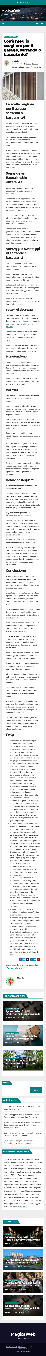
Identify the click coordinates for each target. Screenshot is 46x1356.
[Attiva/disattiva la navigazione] (42, 23)
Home (17, 1351)
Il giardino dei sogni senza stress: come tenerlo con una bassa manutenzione (21, 1063)
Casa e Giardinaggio (10, 36)
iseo (36, 452)
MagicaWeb (11, 10)
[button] (37, 23)
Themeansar (23, 1349)
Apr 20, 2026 (12, 1312)
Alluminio (35, 64)
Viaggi (8, 1234)
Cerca (6, 1083)
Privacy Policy (25, 1351)
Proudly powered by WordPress (16, 1347)
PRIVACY (23, 1207)
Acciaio (28, 64)
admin (16, 61)
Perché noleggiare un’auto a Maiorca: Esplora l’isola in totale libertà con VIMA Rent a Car (22, 1263)
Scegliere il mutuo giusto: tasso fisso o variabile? (21, 1037)
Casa (22, 67)
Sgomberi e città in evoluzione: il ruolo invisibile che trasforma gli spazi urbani (22, 1015)
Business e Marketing (12, 1280)
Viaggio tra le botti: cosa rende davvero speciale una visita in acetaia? (22, 1239)
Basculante (15, 67)
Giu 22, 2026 (11, 1266)
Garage (27, 67)
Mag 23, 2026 (12, 1289)
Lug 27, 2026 (12, 1243)
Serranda (37, 67)
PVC (31, 67)
